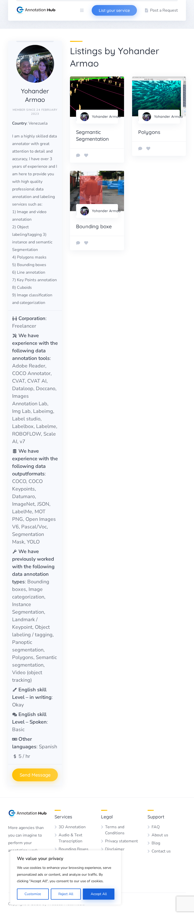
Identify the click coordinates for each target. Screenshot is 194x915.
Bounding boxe (94, 226)
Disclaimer (115, 849)
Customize (33, 894)
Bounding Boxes (73, 849)
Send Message (35, 775)
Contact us (161, 851)
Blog (156, 843)
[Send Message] (78, 156)
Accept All (99, 894)
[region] (65, 877)
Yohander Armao (106, 116)
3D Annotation (72, 827)
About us (160, 835)
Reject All (65, 894)
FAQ (156, 827)
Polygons (149, 132)
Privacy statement (121, 841)
